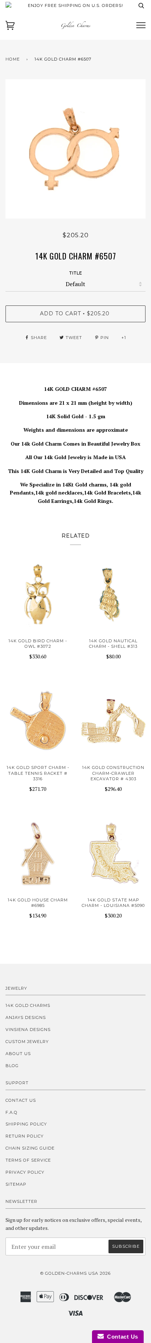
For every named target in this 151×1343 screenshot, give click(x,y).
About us (18, 1053)
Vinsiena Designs (28, 1029)
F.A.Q (11, 1112)
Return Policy (24, 1136)
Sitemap (15, 1184)
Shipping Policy (26, 1124)
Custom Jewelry (27, 1041)
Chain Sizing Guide (30, 1148)
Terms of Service (28, 1160)
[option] (75, 149)
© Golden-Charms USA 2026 (75, 1273)
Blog (12, 1065)
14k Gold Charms (27, 1005)
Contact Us (20, 1100)
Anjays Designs (25, 1017)
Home (12, 59)
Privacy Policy (24, 1172)
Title (75, 273)
